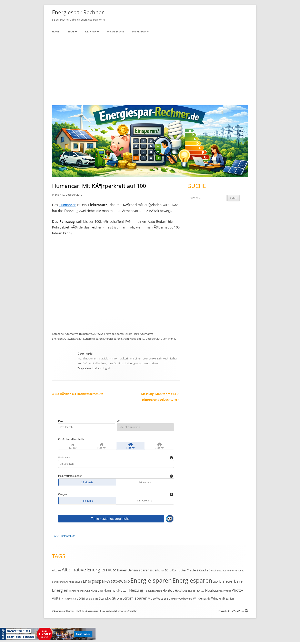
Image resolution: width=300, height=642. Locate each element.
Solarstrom (107, 334)
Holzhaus (181, 590)
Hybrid (191, 590)
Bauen (122, 570)
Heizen (123, 590)
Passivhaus (224, 590)
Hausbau (97, 590)
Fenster (73, 590)
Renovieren (70, 598)
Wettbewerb (184, 598)
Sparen (119, 334)
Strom (128, 334)
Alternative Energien (84, 569)
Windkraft (218, 598)
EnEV (216, 581)
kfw (198, 590)
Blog (71, 31)
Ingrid (55, 194)
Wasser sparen (166, 598)
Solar (81, 598)
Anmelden (132, 611)
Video (132, 338)
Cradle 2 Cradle (197, 570)
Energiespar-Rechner (78, 12)
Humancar (67, 205)
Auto (96, 334)
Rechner (90, 31)
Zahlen (230, 598)
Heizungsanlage (153, 590)
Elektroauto (77, 338)
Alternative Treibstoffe (78, 334)
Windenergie (202, 598)
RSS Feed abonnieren (87, 611)
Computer (179, 570)
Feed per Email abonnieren (113, 611)
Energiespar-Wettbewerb (106, 581)
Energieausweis (73, 581)
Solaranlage (92, 598)
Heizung (136, 590)
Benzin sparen (139, 570)
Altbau (56, 570)
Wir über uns (115, 31)
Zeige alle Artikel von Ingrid (95, 368)
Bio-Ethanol (157, 570)
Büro (168, 570)
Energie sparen (94, 338)
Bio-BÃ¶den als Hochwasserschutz (77, 394)
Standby (105, 598)
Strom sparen (135, 598)
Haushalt (110, 590)
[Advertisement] (150, 69)
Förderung (84, 590)
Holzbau (168, 590)
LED (202, 590)
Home (55, 31)
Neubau (211, 590)
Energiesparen (112, 338)
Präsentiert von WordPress (231, 611)
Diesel (212, 570)
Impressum (139, 31)
